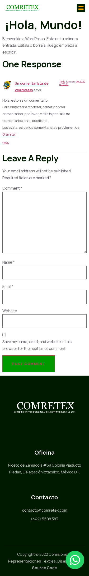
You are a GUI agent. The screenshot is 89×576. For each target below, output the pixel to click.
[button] (81, 8)
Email (8, 286)
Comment (12, 188)
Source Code (44, 567)
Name (8, 262)
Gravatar (9, 134)
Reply (5, 142)
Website (9, 310)
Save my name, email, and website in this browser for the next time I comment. (37, 345)
